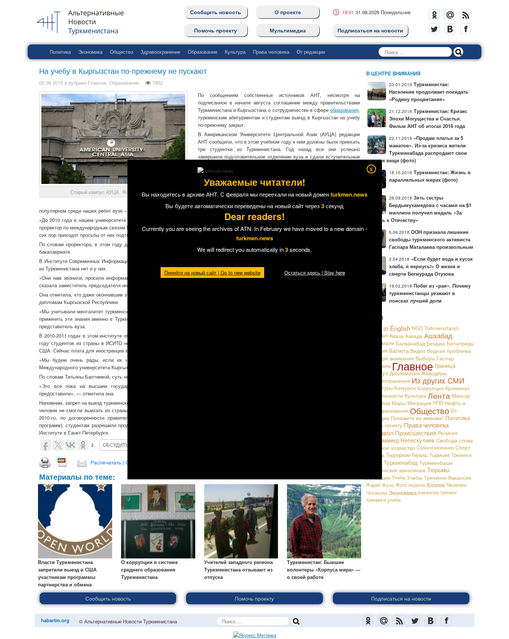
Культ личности (384, 395)
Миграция (419, 403)
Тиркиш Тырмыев (430, 454)
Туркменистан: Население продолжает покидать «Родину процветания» (428, 92)
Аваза (396, 335)
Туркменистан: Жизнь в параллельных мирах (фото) (430, 176)
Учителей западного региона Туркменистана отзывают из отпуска (238, 569)
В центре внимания (390, 358)
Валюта (399, 350)
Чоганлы (376, 492)
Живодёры (434, 373)
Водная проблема (449, 350)
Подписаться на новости (370, 30)
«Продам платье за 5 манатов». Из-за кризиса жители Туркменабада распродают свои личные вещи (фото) (416, 149)
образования (344, 109)
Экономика (90, 51)
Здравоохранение (160, 51)
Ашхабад (438, 335)
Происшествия (415, 433)
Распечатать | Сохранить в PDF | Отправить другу (151, 462)
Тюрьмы (438, 470)
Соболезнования (435, 447)
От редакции (311, 51)
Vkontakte (450, 29)
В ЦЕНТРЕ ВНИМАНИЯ (393, 73)
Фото (388, 485)
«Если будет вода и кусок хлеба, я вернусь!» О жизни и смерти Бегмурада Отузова (431, 266)
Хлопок (435, 485)
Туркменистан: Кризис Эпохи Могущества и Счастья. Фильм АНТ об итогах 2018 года (428, 118)
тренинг (448, 492)
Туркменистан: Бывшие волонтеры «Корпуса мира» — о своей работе (323, 569)
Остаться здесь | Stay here (314, 272)
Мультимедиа (288, 30)
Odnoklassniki (434, 14)
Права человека (271, 51)
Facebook (465, 29)
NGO (417, 328)
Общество (121, 51)
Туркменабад (401, 462)
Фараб (373, 484)
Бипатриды (460, 343)
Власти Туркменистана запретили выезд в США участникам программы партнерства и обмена (67, 573)
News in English (388, 328)
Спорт (462, 447)
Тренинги (461, 454)
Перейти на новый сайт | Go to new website (212, 272)
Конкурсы (405, 387)
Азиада (414, 335)
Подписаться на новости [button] (401, 598)
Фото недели (410, 484)
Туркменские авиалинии (396, 470)
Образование (202, 51)
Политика (60, 51)
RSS (465, 14)
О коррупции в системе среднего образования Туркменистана (149, 569)
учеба (394, 499)
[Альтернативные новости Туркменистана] (86, 21)
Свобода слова (454, 440)
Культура (235, 51)
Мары (399, 403)
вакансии (428, 492)
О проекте (288, 12)
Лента (439, 395)
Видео (418, 350)
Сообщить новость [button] (108, 598)
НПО (438, 402)
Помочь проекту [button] (254, 598)
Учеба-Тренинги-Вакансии (439, 477)
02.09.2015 (51, 82)
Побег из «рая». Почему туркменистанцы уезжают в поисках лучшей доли (430, 293)
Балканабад (410, 343)
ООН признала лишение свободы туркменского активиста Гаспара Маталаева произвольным (431, 239)
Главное (97, 82)
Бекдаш (436, 343)
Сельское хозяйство (390, 447)
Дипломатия (404, 373)
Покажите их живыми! (417, 418)
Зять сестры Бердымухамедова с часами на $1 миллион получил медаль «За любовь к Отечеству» (418, 208)
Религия (448, 432)
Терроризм (398, 454)
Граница (444, 365)
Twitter (434, 29)
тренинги (376, 499)
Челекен (456, 484)
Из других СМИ (438, 380)
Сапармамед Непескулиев (400, 440)
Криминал (457, 388)
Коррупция (430, 388)
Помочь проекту (215, 30)
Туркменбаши (436, 462)
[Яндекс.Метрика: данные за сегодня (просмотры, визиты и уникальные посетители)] (254, 635)
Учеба (398, 477)
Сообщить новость (215, 12)
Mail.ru (450, 14)
